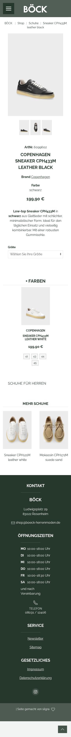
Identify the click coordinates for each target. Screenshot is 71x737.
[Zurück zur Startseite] (35, 8)
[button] (8, 8)
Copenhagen (40, 177)
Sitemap (36, 647)
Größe (12, 247)
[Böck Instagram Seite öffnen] (35, 691)
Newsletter (35, 638)
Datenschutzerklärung (36, 678)
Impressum (35, 669)
